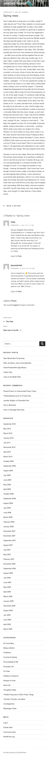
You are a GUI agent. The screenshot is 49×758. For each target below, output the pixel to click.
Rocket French (8, 391)
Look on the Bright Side (12, 377)
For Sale (6, 671)
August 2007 (8, 545)
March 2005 (7, 629)
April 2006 (7, 591)
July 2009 (7, 475)
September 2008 (9, 498)
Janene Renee (15, 3)
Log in (5, 722)
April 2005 (7, 624)
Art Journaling (8, 643)
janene (25, 12)
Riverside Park (23, 400)
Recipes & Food (9, 680)
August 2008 (8, 503)
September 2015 (9, 424)
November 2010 (9, 447)
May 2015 (7, 428)
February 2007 (8, 559)
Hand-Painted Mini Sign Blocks (14, 367)
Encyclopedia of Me (10, 662)
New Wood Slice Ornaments (14, 358)
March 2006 (7, 596)
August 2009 (8, 470)
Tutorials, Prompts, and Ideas (14, 699)
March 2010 (7, 456)
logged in (16, 305)
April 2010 (7, 452)
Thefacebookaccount (11, 396)
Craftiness (7, 652)
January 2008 (8, 526)
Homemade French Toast (26, 391)
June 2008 (7, 512)
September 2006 (9, 568)
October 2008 (8, 494)
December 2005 (9, 605)
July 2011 (7, 442)
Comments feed (9, 732)
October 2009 (8, 461)
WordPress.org (9, 736)
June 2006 (7, 582)
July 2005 (7, 615)
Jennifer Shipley (9, 400)
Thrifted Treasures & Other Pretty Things (18, 694)
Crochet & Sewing (10, 657)
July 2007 (7, 549)
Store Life (6, 685)
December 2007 (9, 531)
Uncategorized (8, 703)
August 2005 (8, 610)
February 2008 (8, 522)
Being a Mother (14, 206)
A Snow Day (26, 396)
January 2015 (8, 438)
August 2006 (8, 573)
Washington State (9, 708)
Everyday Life (8, 666)
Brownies (12, 405)
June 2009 (7, 480)
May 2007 (7, 554)
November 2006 (9, 564)
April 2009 (7, 489)
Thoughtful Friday (9, 690)
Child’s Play (7, 372)
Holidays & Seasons (11, 676)
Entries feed (7, 727)
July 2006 (7, 577)
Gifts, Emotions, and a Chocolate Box (17, 363)
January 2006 (8, 601)
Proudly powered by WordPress (14, 752)
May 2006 (7, 587)
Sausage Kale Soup (17, 409)
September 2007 (9, 540)
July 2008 (7, 508)
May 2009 (7, 484)
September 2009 (9, 466)
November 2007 (9, 535)
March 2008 (7, 517)
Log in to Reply (16, 256)
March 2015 (7, 433)
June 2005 (7, 619)
